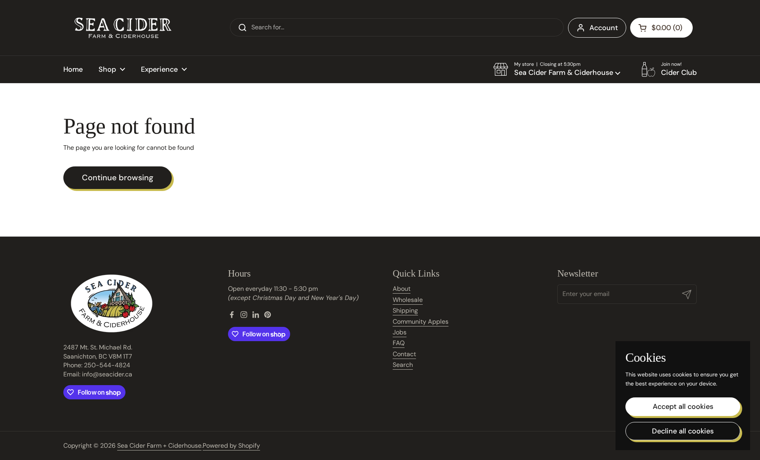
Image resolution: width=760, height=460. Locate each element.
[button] (556, 69)
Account (603, 27)
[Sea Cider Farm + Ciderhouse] (122, 28)
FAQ (399, 343)
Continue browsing (117, 177)
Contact (404, 354)
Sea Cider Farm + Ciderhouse (159, 445)
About (401, 288)
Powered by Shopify (231, 445)
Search (403, 365)
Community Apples (420, 321)
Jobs (400, 332)
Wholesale (408, 300)
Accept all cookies (683, 406)
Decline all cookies (683, 431)
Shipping (405, 310)
